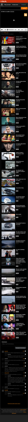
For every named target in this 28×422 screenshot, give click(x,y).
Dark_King (7, 372)
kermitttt (6, 390)
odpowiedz (22, 352)
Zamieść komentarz (20, 348)
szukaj (24, 8)
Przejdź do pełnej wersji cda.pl (14, 403)
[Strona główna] (4, 1)
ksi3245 (6, 351)
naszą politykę (23, 409)
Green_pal (6, 32)
